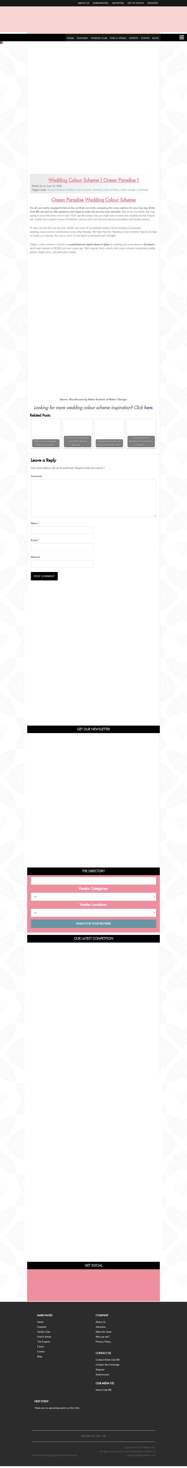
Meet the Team (104, 1331)
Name (35, 523)
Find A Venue (44, 1336)
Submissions (100, 3)
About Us (83, 3)
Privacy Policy (103, 1341)
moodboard (142, 189)
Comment (36, 476)
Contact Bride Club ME (108, 1359)
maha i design (127, 189)
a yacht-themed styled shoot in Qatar (89, 244)
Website (35, 557)
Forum (40, 1346)
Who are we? (102, 1336)
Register (153, 3)
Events (41, 1351)
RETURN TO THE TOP (93, 1436)
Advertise (118, 3)
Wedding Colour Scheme (106, 189)
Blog (39, 1356)
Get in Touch (136, 3)
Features (42, 1327)
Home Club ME (104, 1390)
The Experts (43, 1341)
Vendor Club (43, 1331)
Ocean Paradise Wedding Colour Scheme (69, 189)
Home (40, 1322)
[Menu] (181, 37)
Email (35, 540)
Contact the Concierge (107, 1364)
